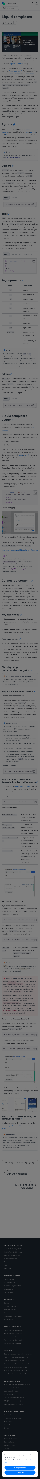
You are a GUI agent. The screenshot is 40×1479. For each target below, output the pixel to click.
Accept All (20, 1472)
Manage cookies (20, 1467)
